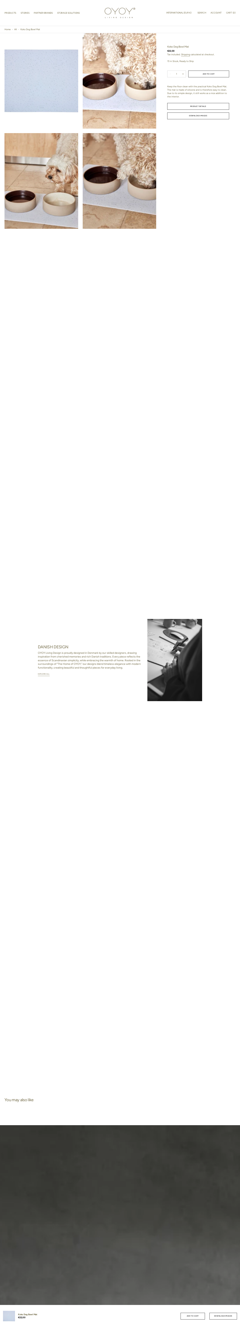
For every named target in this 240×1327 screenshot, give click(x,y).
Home (7, 29)
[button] (178, 13)
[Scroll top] (235, 1323)
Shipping (185, 54)
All (15, 29)
